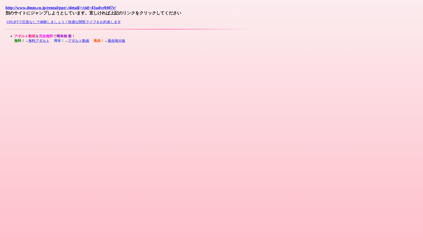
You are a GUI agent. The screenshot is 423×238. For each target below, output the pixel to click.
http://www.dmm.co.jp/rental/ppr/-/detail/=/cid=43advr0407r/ (61, 7)
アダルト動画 (78, 41)
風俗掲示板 (116, 41)
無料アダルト (39, 41)
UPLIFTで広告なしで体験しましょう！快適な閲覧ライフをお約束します (64, 22)
